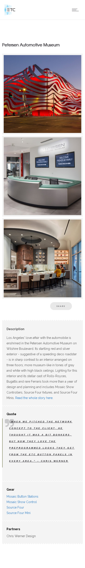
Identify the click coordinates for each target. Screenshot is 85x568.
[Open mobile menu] (76, 9)
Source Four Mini (19, 513)
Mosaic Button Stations (22, 496)
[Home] (9, 14)
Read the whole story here (34, 398)
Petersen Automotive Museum (31, 45)
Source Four (15, 507)
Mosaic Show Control (22, 502)
